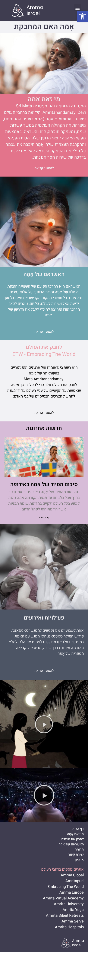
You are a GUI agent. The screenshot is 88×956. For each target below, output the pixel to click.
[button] (82, 16)
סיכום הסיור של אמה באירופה (44, 484)
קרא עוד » (44, 517)
